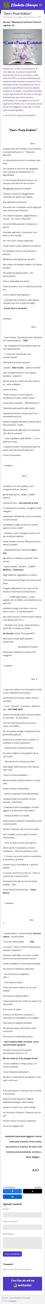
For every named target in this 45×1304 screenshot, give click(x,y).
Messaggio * (9, 1233)
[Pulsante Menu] (40, 5)
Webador (13, 1301)
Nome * (6, 1209)
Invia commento (12, 1254)
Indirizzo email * (10, 1221)
